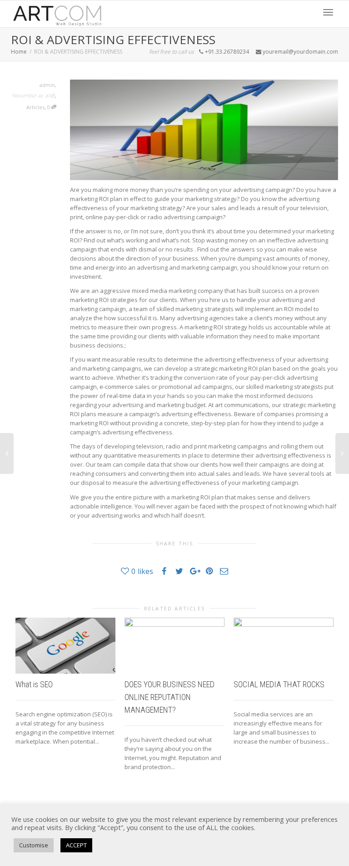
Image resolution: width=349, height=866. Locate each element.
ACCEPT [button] (76, 845)
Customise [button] (33, 845)
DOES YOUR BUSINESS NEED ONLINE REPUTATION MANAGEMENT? (169, 697)
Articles (35, 107)
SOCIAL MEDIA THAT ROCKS (279, 684)
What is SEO (34, 684)
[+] (65, 646)
